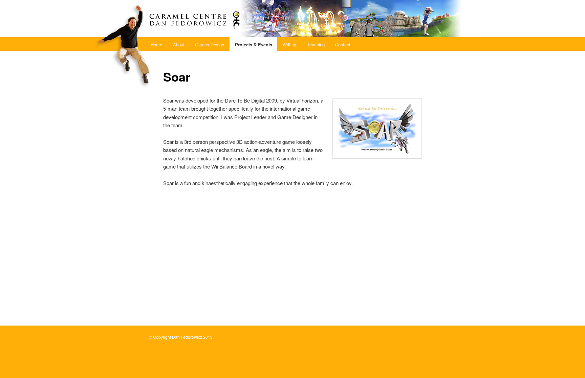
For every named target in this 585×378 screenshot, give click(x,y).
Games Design (209, 44)
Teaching (316, 44)
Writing (289, 44)
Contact (342, 44)
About (179, 44)
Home (156, 44)
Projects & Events (253, 44)
